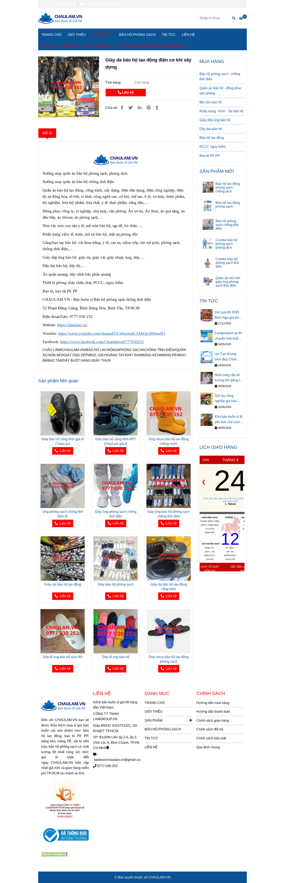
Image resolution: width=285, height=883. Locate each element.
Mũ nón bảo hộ (210, 102)
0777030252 (68, 3)
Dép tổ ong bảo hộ (115, 657)
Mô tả (47, 133)
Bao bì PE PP (209, 155)
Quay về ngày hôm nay (210, 568)
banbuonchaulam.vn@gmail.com (105, 3)
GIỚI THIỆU (77, 34)
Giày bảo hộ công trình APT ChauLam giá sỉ (115, 441)
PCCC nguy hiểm (212, 146)
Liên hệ (127, 92)
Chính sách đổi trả (209, 729)
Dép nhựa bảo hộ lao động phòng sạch (169, 659)
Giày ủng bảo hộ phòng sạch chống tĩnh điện (168, 514)
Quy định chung (208, 747)
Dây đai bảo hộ (210, 129)
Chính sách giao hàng (212, 720)
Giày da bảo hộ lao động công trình (168, 587)
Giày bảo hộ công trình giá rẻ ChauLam (62, 441)
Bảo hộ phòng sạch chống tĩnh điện (227, 224)
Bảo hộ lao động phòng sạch (228, 204)
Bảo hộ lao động (211, 137)
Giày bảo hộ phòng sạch (116, 584)
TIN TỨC (169, 34)
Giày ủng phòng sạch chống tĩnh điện (115, 514)
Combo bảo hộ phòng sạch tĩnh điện (227, 262)
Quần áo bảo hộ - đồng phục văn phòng (220, 90)
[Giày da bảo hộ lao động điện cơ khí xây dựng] (60, 18)
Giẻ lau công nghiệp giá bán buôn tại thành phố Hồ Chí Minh (228, 399)
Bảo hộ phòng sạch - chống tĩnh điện (219, 76)
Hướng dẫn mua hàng (212, 703)
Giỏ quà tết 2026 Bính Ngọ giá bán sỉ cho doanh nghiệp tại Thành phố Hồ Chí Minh (228, 315)
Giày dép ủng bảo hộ (96, 45)
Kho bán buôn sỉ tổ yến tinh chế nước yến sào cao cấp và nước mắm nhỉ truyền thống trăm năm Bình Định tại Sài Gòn (229, 420)
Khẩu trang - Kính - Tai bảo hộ (221, 111)
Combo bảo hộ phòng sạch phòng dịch (226, 243)
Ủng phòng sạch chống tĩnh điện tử (62, 514)
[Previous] (203, 482)
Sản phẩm (68, 45)
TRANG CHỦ (51, 34)
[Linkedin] (140, 107)
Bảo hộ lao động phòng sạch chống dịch (228, 187)
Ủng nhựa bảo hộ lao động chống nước (169, 441)
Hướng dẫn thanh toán (213, 711)
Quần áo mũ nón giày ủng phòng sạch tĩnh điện (228, 281)
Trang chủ (48, 45)
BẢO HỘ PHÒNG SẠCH (137, 34)
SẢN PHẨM (101, 34)
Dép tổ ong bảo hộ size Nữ (63, 657)
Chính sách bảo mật (211, 738)
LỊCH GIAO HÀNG (218, 447)
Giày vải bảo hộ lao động (62, 584)
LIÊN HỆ (188, 34)
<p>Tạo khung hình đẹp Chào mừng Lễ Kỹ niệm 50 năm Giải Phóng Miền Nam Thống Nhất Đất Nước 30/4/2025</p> (229, 357)
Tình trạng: (113, 82)
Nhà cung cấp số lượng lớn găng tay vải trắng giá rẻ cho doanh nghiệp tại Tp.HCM (229, 378)
